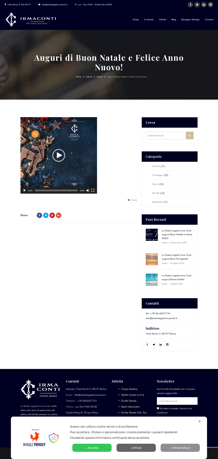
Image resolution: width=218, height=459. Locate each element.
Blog (174, 19)
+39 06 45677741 (160, 313)
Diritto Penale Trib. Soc (134, 412)
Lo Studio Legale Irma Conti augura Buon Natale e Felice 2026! (177, 234)
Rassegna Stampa (190, 19)
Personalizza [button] (181, 447)
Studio (164, 242)
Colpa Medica (129, 389)
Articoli (89, 76)
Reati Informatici (130, 406)
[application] (58, 155)
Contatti (209, 19)
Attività (162, 19)
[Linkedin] (204, 4)
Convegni (157, 175)
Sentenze (157, 201)
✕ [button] (199, 421)
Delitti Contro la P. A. (132, 394)
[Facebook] (190, 4)
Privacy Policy (91, 412)
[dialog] (109, 438)
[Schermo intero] (92, 190)
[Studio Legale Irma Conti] (35, 19)
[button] (58, 155)
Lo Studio (149, 19)
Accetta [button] (93, 447)
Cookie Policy (73, 412)
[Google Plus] (58, 215)
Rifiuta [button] (137, 447)
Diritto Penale (128, 400)
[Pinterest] (52, 215)
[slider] (56, 190)
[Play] (24, 190)
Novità (99, 76)
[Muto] (87, 190)
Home (136, 19)
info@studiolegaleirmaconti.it (55, 4)
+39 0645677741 (87, 400)
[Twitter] (197, 4)
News (155, 184)
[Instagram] (210, 4)
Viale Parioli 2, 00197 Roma (161, 333)
